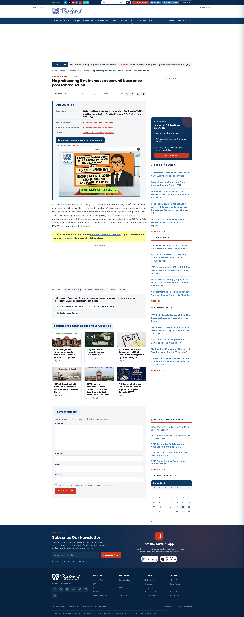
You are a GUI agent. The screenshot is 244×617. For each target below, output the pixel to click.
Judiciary (85, 71)
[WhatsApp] (84, 2)
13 (171, 502)
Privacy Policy (169, 607)
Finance (170, 20)
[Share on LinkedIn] (132, 94)
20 (171, 507)
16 (189, 502)
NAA (123, 290)
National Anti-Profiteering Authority (98, 132)
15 (183, 502)
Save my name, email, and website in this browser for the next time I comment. (88, 485)
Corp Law (181, 20)
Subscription (141, 2)
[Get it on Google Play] (149, 559)
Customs (123, 20)
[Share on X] (127, 94)
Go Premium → (171, 155)
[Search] (128, 2)
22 (183, 507)
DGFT (151, 20)
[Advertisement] (39, 47)
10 (154, 502)
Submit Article (175, 584)
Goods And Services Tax (96, 290)
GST (131, 20)
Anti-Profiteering (74, 290)
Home (55, 20)
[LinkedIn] (76, 2)
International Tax (100, 596)
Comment (60, 423)
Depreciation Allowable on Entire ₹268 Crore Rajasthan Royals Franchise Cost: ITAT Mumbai (171, 361)
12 (165, 502)
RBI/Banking (123, 588)
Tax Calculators (150, 596)
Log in (75, 145)
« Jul (153, 521)
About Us (174, 580)
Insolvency (123, 592)
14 (177, 502)
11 (160, 502)
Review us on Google (69, 313)
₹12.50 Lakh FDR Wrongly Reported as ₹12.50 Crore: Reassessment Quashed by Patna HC (170, 282)
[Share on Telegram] (143, 94)
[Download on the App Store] (168, 559)
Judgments (149, 588)
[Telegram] (87, 2)
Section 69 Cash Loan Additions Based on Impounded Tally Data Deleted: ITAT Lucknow (171, 330)
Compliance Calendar (153, 592)
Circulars (148, 584)
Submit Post (171, 2)
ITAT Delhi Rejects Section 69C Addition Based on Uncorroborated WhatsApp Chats (171, 318)
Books (156, 2)
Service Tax (87, 20)
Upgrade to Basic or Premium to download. (81, 140)
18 (160, 507)
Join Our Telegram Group (102, 306)
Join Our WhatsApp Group (71, 306)
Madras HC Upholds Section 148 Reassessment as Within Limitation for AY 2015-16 (170, 194)
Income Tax (65, 20)
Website (59, 475)
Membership (175, 596)
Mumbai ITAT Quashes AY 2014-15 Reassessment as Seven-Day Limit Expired (168, 222)
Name (58, 453)
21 (177, 507)
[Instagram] (80, 2)
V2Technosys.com (100, 606)
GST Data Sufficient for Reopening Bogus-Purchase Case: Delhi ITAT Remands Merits (168, 257)
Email (58, 464)
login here (69, 238)
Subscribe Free (110, 555)
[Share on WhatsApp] (138, 94)
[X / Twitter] (69, 2)
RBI (157, 20)
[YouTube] (73, 2)
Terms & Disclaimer (184, 607)
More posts (157, 231)
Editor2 (58, 94)
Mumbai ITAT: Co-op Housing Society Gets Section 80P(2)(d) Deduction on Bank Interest (135, 64)
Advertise (174, 588)
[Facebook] (65, 2)
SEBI (163, 20)
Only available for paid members (99, 122)
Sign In (185, 2)
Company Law (101, 20)
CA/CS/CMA (124, 596)
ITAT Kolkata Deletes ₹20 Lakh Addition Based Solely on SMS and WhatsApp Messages (171, 270)
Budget (76, 20)
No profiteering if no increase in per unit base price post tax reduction (97, 83)
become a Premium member (105, 234)
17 (154, 507)
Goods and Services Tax (69, 71)
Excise (113, 20)
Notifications (149, 580)
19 (165, 507)
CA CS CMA (141, 20)
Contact (173, 592)
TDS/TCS (96, 592)
